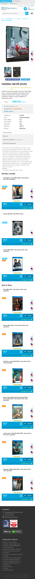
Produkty (18, 18)
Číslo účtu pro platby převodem (12, 551)
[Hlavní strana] (2, 18)
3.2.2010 (21, 115)
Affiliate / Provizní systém (10, 542)
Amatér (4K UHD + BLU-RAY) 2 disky (13, 213)
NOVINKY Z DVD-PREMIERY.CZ (12, 545)
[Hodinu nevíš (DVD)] (17, 44)
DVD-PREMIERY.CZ (9, 18)
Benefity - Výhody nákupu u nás (12, 544)
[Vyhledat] (26, 13)
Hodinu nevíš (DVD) (6, 20)
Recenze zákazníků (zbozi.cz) (11, 563)
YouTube (6, 568)
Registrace (5, 3)
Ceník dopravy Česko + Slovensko (12, 549)
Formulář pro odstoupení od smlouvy (13, 554)
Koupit (29, 204)
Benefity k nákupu (8, 111)
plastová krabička (24, 117)
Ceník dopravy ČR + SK (6, 1)
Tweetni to (26, 79)
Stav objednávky (16, 1)
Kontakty (6, 556)
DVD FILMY (25, 18)
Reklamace (7, 564)
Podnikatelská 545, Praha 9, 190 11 (14, 512)
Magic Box (22, 128)
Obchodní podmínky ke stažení (12, 559)
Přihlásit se (14, 3)
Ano (20, 119)
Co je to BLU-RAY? (9, 547)
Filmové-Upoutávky (9, 570)
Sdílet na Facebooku (13, 79)
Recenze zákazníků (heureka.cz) (12, 561)
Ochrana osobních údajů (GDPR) (12, 558)
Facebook (6, 552)
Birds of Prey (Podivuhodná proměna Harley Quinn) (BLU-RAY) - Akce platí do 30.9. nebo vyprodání (15, 399)
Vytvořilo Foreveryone (24, 577)
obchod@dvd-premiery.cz (11, 517)
